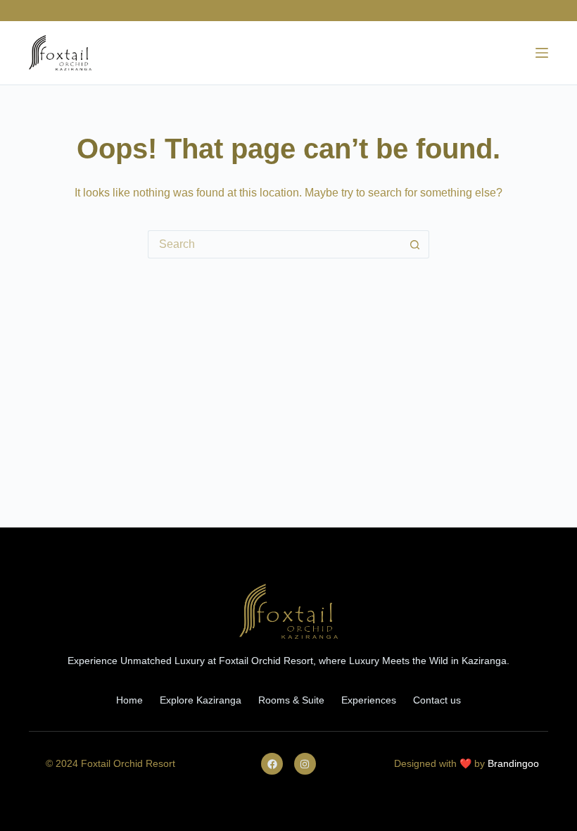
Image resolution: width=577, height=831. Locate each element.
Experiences (368, 700)
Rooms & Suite (291, 700)
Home (129, 700)
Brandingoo (513, 763)
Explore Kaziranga (200, 700)
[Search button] (415, 244)
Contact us (437, 700)
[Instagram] (305, 764)
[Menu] (541, 52)
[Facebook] (272, 764)
